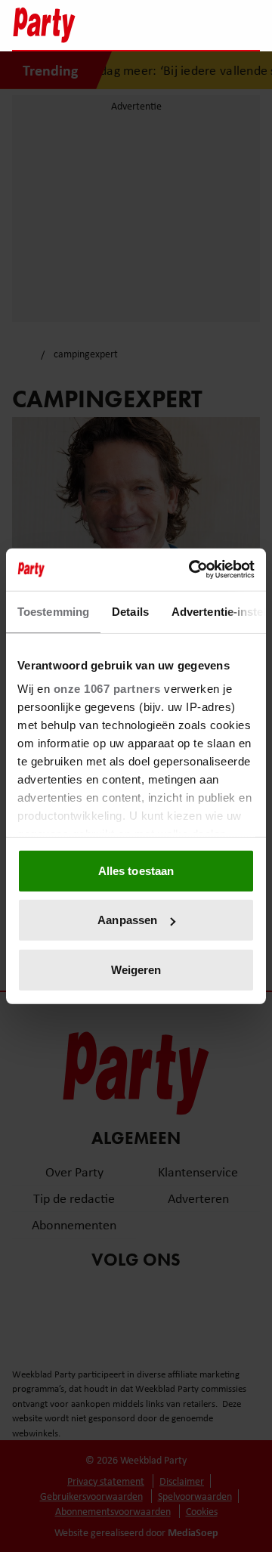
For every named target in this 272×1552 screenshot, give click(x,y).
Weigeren (136, 969)
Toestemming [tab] (53, 610)
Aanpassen (127, 920)
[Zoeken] (248, 26)
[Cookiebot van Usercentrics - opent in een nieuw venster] (192, 570)
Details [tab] (130, 610)
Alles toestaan (136, 870)
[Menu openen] (154, 25)
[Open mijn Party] (203, 25)
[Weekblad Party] (68, 25)
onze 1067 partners (107, 688)
